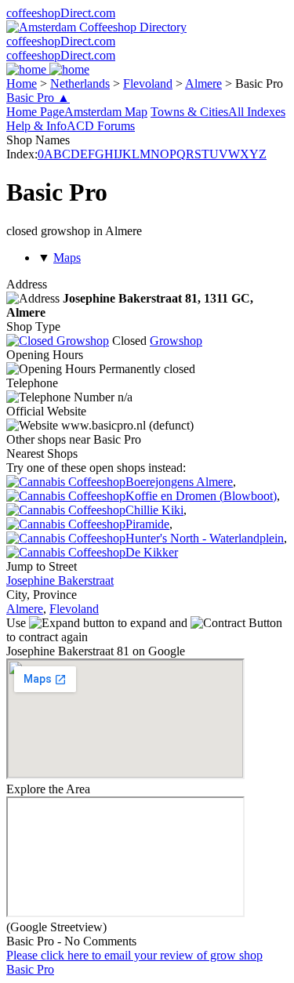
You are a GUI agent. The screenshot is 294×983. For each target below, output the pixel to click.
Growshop (176, 340)
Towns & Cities (189, 111)
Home (21, 83)
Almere (203, 83)
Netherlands (80, 83)
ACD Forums (101, 125)
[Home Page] (47, 69)
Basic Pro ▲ (38, 97)
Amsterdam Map (105, 111)
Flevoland (147, 83)
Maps (67, 257)
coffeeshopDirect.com (60, 13)
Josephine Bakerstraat (60, 580)
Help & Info (36, 125)
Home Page (35, 111)
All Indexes (256, 111)
